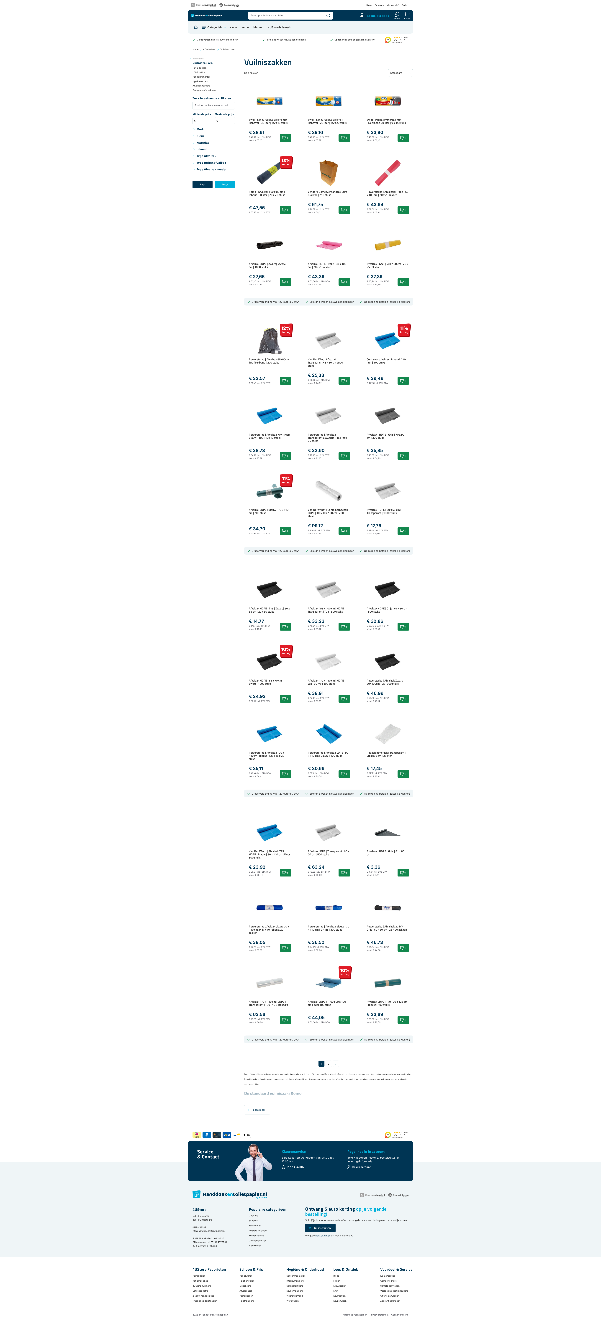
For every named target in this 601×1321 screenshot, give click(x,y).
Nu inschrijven (322, 1228)
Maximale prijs (224, 114)
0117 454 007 (295, 1167)
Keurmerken (255, 1225)
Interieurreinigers (295, 1280)
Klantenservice (294, 1151)
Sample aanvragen (390, 1285)
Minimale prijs (202, 114)
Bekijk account (361, 1167)
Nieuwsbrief (392, 5)
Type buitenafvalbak (211, 163)
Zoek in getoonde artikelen (212, 98)
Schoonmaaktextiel (296, 1275)
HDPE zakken (199, 67)
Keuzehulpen (340, 1300)
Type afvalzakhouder (212, 170)
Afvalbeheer (209, 49)
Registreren (383, 16)
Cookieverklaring (399, 1314)
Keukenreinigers (294, 1290)
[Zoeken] (328, 16)
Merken (258, 27)
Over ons (253, 1215)
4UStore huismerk (279, 27)
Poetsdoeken (246, 1295)
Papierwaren (245, 1275)
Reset (225, 184)
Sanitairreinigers (294, 1285)
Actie (245, 27)
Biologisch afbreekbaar (204, 90)
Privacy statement (379, 1314)
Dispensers (245, 1285)
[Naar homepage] (196, 27)
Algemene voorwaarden (355, 1314)
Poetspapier (199, 1275)
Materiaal (204, 143)
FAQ (335, 1290)
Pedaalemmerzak (201, 76)
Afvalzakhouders (201, 85)
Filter (202, 184)
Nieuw (233, 27)
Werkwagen (292, 1300)
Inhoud (202, 149)
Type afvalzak (206, 156)
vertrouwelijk (322, 1235)
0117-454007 (199, 1227)
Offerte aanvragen (389, 1295)
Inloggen (371, 16)
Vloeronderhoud (294, 1295)
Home (195, 49)
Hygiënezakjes (200, 81)
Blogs (369, 5)
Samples (379, 5)
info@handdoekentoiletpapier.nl (209, 1231)
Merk (200, 129)
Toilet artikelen (246, 1280)
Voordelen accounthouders (394, 1290)
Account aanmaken (390, 1300)
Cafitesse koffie (200, 1290)
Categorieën (215, 27)
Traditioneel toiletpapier (205, 1300)
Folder (404, 5)
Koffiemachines (200, 1280)
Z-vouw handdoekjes (203, 1295)
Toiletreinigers (246, 1300)
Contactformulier (257, 1240)
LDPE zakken (199, 72)
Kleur (200, 136)
